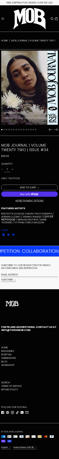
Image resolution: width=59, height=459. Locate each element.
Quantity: (7, 164)
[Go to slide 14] (33, 129)
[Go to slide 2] (4, 129)
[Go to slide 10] (23, 129)
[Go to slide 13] (30, 129)
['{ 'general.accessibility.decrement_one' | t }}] (2, 169)
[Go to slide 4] (9, 129)
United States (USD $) (23, 447)
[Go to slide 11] (26, 129)
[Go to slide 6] (14, 129)
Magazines (7, 351)
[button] (52, 18)
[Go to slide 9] (21, 129)
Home (4, 40)
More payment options (30, 200)
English (4, 447)
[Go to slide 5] (11, 129)
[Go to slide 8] (18, 129)
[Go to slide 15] (35, 129)
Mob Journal (16, 431)
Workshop (7, 365)
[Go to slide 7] (16, 129)
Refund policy (9, 389)
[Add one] (12, 169)
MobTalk (6, 354)
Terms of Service (11, 386)
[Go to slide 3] (6, 129)
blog (4, 361)
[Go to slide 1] (1, 129)
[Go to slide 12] (28, 129)
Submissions (8, 358)
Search (5, 382)
